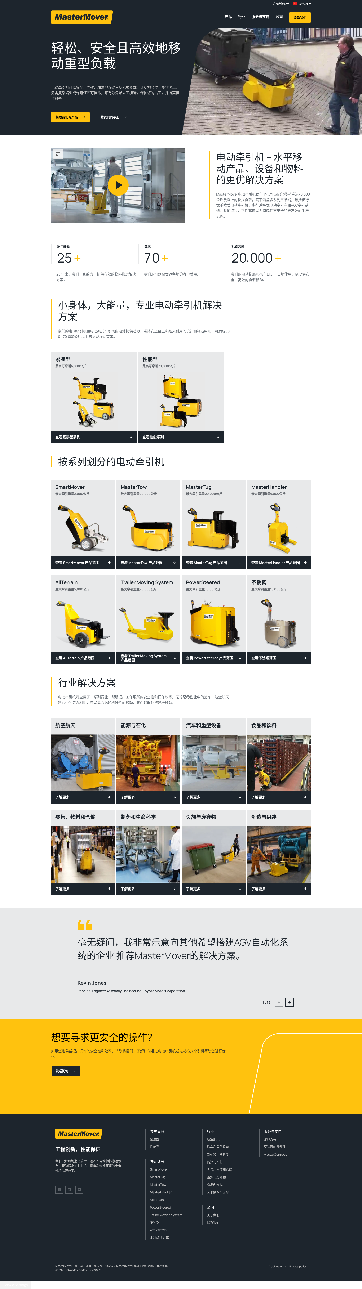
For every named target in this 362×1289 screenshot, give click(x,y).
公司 (279, 16)
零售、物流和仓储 (219, 1169)
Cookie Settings (16, 1285)
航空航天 (213, 1139)
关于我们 (213, 1215)
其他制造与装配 (218, 1192)
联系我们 (300, 17)
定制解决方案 (159, 1238)
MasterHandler (161, 1192)
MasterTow (158, 1184)
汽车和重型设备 (218, 1147)
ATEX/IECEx (159, 1230)
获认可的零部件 (275, 1147)
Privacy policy (298, 1266)
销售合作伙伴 (281, 3)
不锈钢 (154, 1222)
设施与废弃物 (216, 1177)
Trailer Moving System (166, 1215)
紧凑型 (154, 1139)
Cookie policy (277, 1266)
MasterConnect (275, 1154)
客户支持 (270, 1139)
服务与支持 (260, 16)
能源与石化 (215, 1162)
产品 (228, 16)
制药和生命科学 (218, 1154)
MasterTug (158, 1177)
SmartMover (159, 1169)
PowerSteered (160, 1207)
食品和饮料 (215, 1185)
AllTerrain (157, 1200)
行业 (241, 16)
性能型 (154, 1147)
